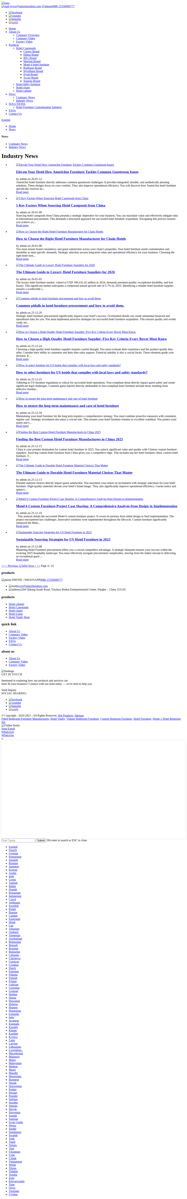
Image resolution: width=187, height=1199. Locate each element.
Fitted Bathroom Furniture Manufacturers (25, 718)
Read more (22, 192)
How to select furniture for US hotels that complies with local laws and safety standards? (82, 372)
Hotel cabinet (23, 90)
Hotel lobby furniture (28, 84)
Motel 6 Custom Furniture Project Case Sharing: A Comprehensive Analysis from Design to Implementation (96, 506)
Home (12, 28)
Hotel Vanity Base (19, 617)
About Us (14, 31)
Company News (25, 97)
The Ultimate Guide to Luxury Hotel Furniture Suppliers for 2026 (65, 272)
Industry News (24, 100)
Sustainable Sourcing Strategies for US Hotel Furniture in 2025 (63, 539)
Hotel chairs (23, 87)
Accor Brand (30, 77)
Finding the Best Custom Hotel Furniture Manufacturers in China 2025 (69, 439)
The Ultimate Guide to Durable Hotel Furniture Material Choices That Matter (74, 472)
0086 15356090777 (63, 6)
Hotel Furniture (142, 718)
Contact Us (15, 113)
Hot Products (65, 715)
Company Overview (28, 35)
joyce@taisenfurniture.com (25, 6)
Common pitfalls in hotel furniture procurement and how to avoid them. (70, 305)
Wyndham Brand (33, 71)
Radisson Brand (32, 67)
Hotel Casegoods (26, 48)
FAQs (12, 110)
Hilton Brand (31, 54)
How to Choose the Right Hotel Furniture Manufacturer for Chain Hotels (71, 239)
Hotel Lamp (16, 613)
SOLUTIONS (17, 103)
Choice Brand (31, 51)
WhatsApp (7, 731)
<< (3, 565)
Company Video (25, 38)
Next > (32, 565)
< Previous (12, 565)
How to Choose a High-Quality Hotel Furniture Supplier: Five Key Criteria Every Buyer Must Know (91, 339)
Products (14, 44)
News (12, 94)
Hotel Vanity (57, 718)
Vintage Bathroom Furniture (82, 718)
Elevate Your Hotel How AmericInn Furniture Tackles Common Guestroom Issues (77, 172)
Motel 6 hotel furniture (36, 64)
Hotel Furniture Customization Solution (39, 107)
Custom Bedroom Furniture (116, 718)
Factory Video (24, 41)
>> (38, 565)
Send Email (8, 728)
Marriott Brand (32, 61)
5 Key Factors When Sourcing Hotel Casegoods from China (60, 205)
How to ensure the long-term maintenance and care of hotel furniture (67, 406)
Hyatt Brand (30, 74)
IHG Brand (30, 58)
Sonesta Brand (31, 81)
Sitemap (79, 715)
